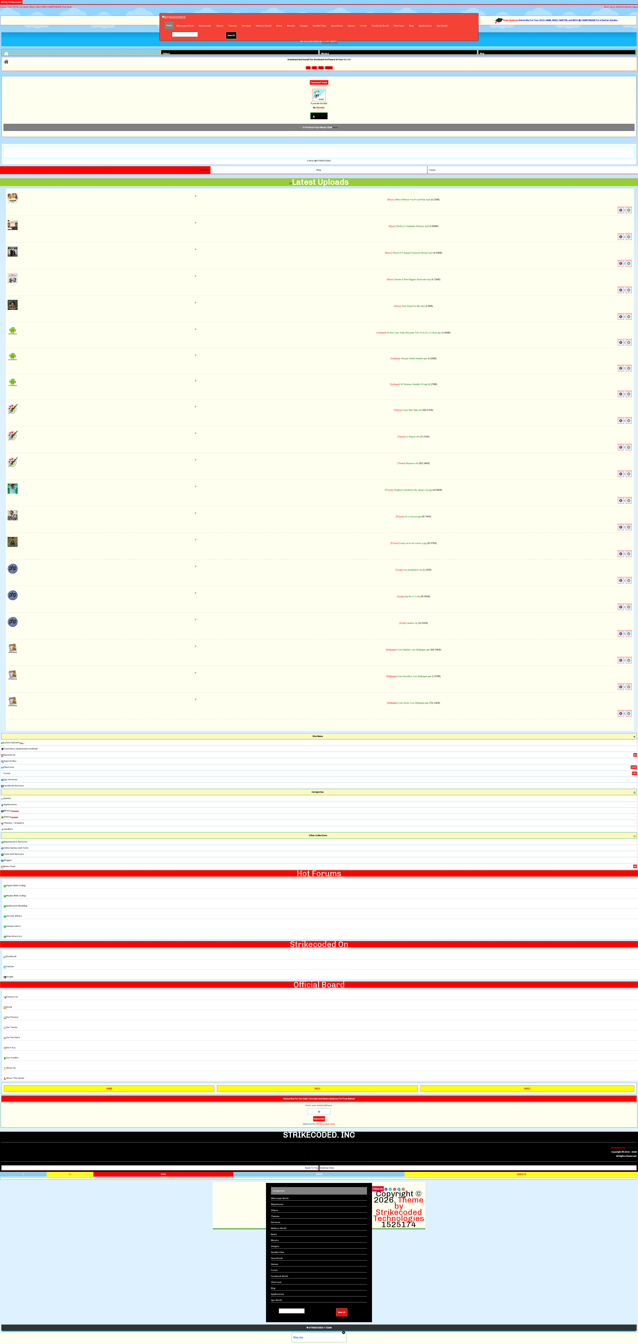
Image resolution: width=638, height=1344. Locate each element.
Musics (291, 25)
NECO (317, 1088)
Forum (363, 25)
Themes (232, 25)
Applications (425, 25)
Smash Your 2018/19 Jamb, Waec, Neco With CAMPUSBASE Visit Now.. (36, 7)
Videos (219, 25)
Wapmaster (205, 25)
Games (351, 25)
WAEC (527, 1088)
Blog (411, 25)
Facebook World (380, 25)
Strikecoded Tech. (325, 1124)
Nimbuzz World (263, 25)
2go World (442, 25)
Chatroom (399, 25)
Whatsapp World (185, 25)
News (279, 25)
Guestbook (337, 25)
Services (246, 25)
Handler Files (319, 25)
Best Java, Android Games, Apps (621, 7)
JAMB (109, 1088)
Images (304, 25)
